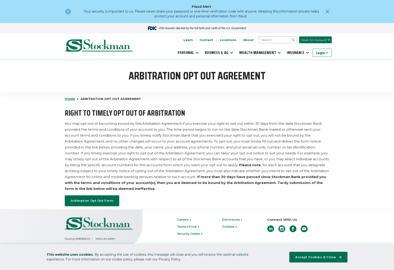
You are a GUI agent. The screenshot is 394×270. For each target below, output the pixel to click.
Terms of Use (187, 226)
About (248, 40)
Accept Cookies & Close (315, 257)
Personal (186, 52)
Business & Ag (216, 52)
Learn (188, 40)
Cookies (228, 226)
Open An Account (314, 40)
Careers (183, 219)
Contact (206, 40)
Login (320, 53)
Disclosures (231, 219)
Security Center (189, 233)
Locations (228, 40)
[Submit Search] (293, 39)
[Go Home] (99, 46)
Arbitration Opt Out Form (92, 200)
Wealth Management (257, 52)
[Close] (327, 11)
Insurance (295, 52)
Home (70, 99)
